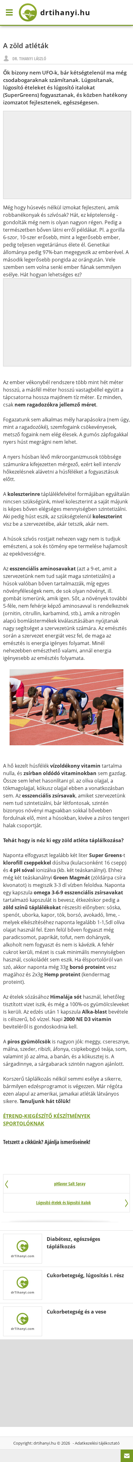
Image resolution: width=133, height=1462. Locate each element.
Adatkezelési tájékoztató (97, 1443)
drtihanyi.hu (44, 1443)
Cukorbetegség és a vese (76, 1311)
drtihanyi (65, 12)
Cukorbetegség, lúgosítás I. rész (85, 1275)
